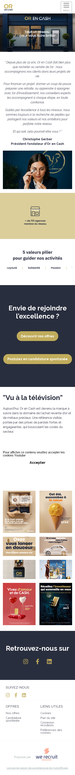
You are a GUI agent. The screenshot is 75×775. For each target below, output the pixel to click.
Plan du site (47, 717)
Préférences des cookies (51, 731)
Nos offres (12, 713)
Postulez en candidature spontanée (38, 359)
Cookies (45, 713)
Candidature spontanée (13, 719)
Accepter (37, 463)
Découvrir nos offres (37, 336)
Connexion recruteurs (47, 724)
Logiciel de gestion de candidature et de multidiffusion (37, 768)
